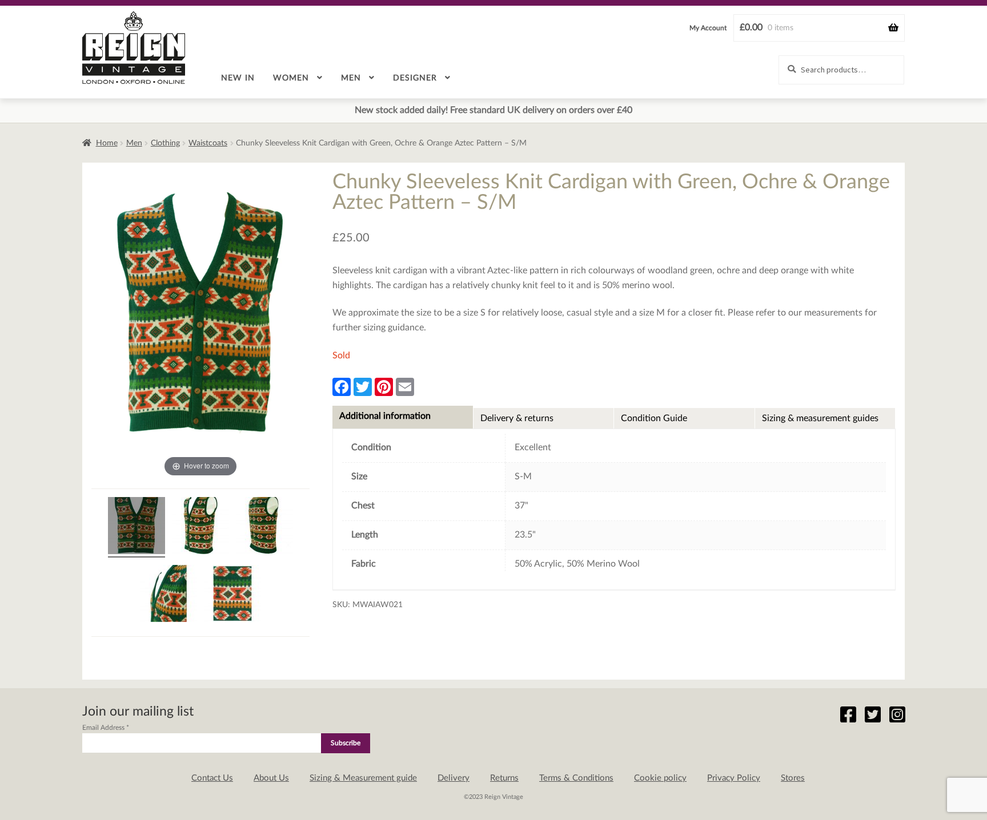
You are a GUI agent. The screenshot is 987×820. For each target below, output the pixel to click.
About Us (271, 778)
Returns (504, 778)
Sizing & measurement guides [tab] (820, 418)
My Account (708, 28)
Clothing (165, 143)
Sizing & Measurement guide (363, 778)
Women (291, 78)
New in (238, 78)
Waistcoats (207, 143)
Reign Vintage (133, 47)
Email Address (105, 727)
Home (107, 143)
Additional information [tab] (385, 416)
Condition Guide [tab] (654, 418)
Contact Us (212, 778)
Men (351, 78)
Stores (793, 778)
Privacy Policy (733, 778)
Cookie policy (660, 778)
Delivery (454, 778)
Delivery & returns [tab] (516, 418)
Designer (415, 78)
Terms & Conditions (576, 778)
